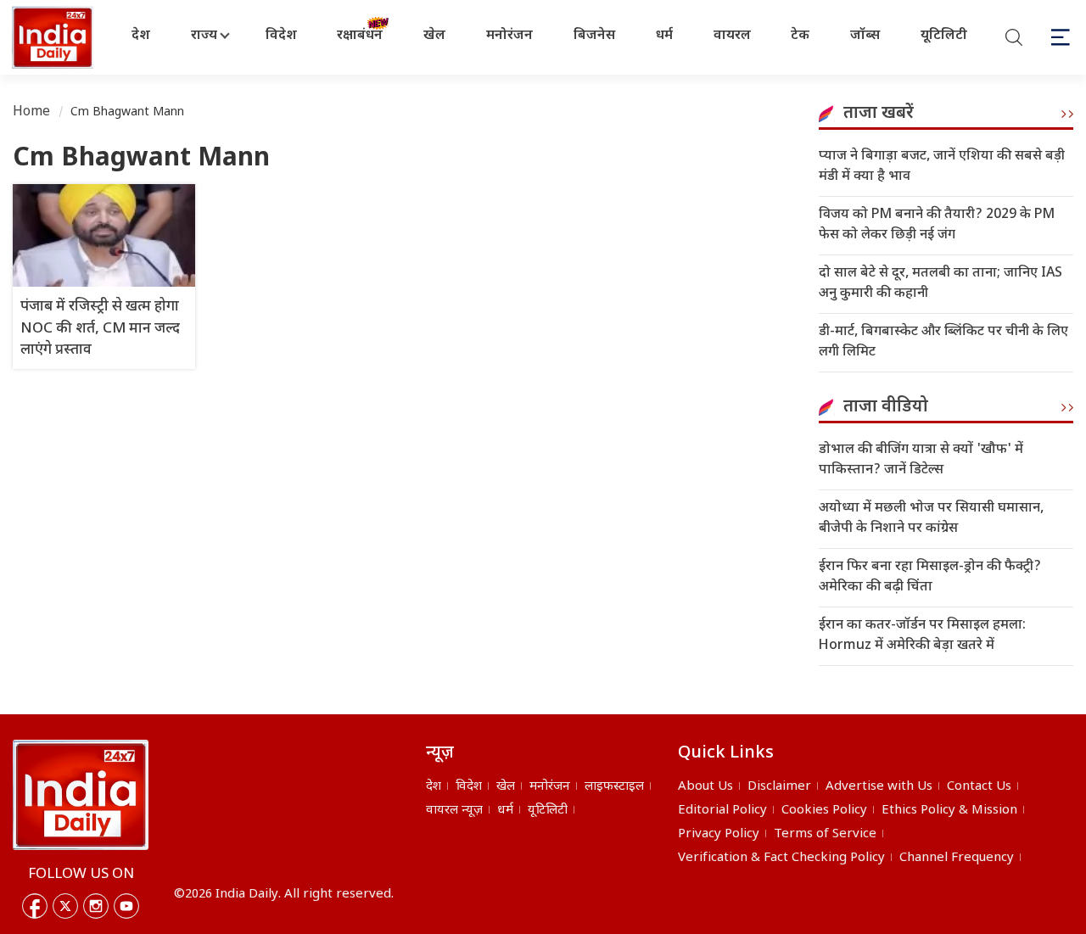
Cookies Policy (824, 811)
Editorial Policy (722, 811)
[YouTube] (126, 906)
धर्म (664, 36)
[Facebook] (35, 906)
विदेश (281, 36)
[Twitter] (65, 906)
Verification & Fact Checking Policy (781, 858)
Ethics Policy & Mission (949, 811)
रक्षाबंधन (360, 36)
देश (141, 36)
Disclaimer (779, 787)
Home (32, 112)
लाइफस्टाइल (614, 787)
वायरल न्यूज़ (454, 811)
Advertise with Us (879, 787)
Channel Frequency (956, 858)
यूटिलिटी (944, 36)
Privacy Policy (718, 834)
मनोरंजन (509, 36)
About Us (705, 787)
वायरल (732, 36)
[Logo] (80, 795)
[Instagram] (96, 906)
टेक (800, 36)
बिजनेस (594, 36)
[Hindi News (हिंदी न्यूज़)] (54, 37)
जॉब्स (865, 36)
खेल (434, 36)
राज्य (204, 36)
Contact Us (979, 787)
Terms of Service (825, 834)
